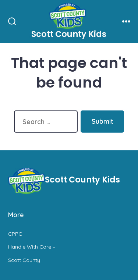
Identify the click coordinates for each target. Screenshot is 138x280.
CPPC (15, 234)
